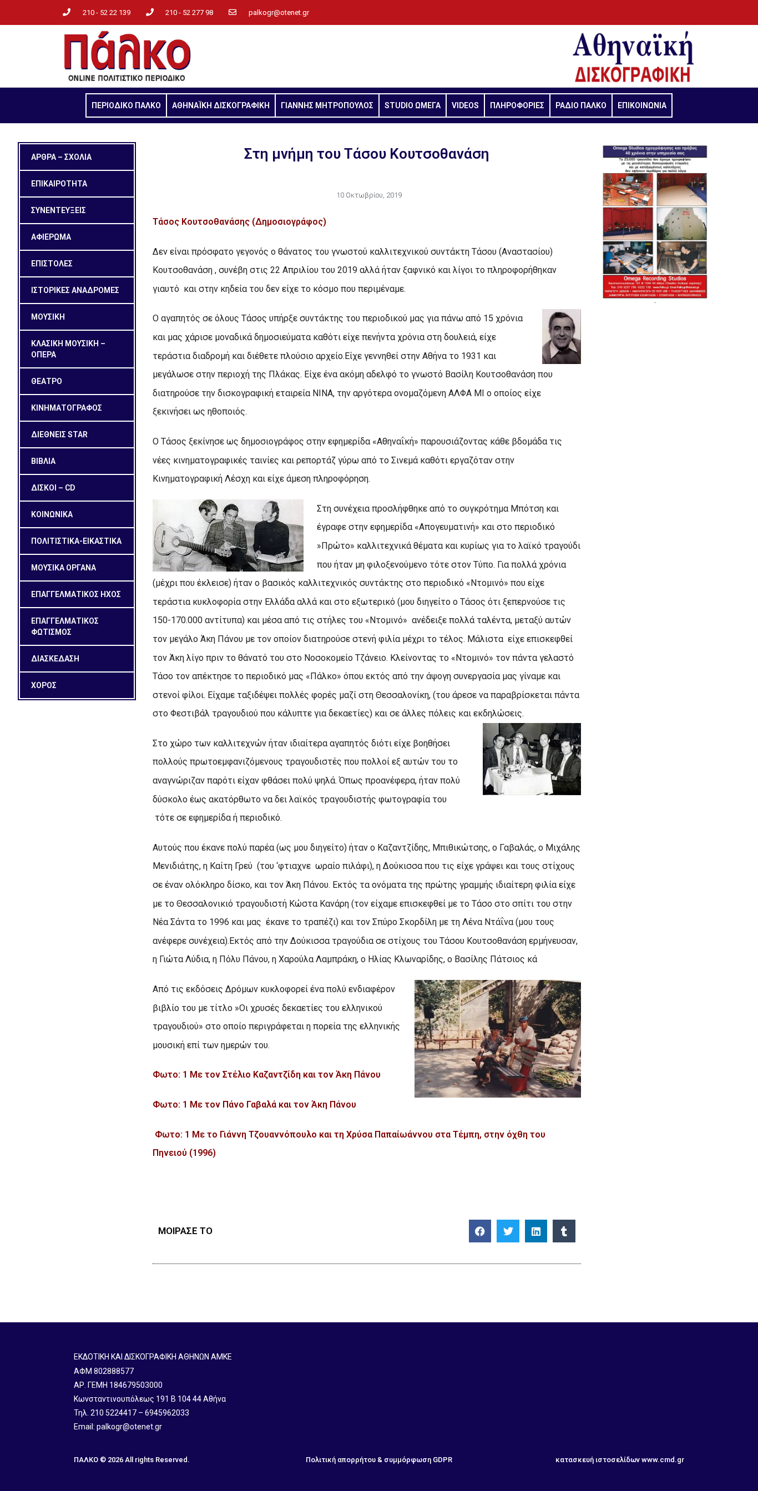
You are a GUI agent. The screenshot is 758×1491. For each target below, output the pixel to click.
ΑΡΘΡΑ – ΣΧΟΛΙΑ (61, 157)
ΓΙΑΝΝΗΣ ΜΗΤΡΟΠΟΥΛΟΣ (327, 105)
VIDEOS (465, 105)
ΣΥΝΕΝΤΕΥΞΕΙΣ (58, 210)
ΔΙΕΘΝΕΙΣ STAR (59, 434)
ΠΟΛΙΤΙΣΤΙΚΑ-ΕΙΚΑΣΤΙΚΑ (76, 541)
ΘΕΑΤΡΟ (46, 381)
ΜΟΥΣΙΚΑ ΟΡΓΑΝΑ (63, 567)
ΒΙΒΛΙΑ (43, 461)
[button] (480, 1231)
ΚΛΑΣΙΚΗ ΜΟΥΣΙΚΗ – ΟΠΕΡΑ (68, 349)
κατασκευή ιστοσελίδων (597, 1459)
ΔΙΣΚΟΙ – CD (53, 487)
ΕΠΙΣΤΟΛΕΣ (52, 263)
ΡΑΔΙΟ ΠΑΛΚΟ (581, 105)
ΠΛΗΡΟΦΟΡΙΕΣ (517, 105)
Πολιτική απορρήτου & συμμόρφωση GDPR (379, 1459)
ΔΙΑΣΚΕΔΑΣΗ (55, 658)
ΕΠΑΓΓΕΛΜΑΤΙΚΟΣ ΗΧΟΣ (76, 594)
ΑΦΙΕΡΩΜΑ (51, 237)
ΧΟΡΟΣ (44, 685)
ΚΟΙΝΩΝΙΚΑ (52, 514)
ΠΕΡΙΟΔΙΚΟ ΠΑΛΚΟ (126, 105)
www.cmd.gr (662, 1459)
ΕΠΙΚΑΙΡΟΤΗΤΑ (59, 183)
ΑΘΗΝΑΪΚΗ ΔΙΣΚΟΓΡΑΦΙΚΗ (221, 105)
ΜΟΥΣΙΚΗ (48, 316)
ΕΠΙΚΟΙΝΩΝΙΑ (642, 105)
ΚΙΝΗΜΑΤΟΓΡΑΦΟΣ (66, 407)
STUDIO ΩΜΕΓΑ (413, 105)
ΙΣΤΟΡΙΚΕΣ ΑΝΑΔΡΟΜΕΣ (75, 290)
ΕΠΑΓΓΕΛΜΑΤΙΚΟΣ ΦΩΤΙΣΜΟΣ (65, 626)
